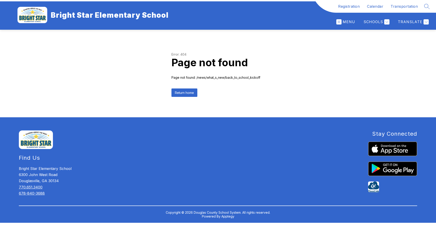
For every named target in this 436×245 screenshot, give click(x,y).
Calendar (375, 6)
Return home (184, 93)
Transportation (404, 6)
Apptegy (227, 216)
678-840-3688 (32, 193)
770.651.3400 (30, 187)
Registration (349, 6)
